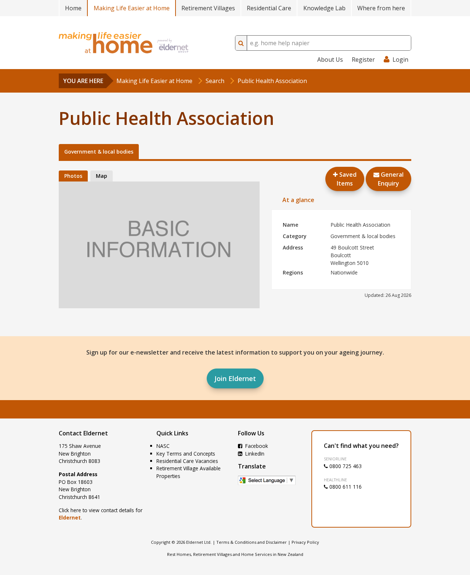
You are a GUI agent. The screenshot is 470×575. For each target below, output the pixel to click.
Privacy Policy (305, 542)
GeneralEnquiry (391, 178)
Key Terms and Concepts (185, 453)
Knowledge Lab (324, 8)
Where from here (381, 8)
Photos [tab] (73, 175)
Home (73, 8)
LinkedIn (254, 453)
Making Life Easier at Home (132, 8)
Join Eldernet (235, 378)
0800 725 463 (345, 466)
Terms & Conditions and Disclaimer (251, 542)
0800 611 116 (345, 486)
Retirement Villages (208, 8)
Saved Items (347, 178)
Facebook (256, 445)
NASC (163, 445)
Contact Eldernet (83, 433)
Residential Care (269, 8)
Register (363, 59)
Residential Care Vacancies (187, 460)
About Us (330, 59)
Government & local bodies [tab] (98, 151)
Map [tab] (101, 175)
